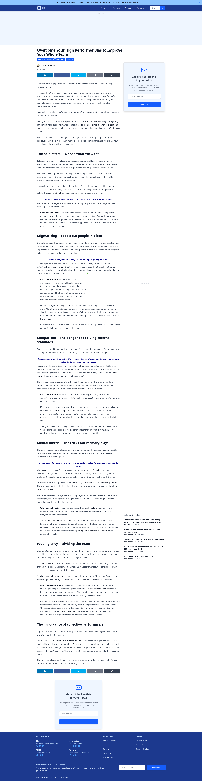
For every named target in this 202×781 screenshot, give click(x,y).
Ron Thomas (127, 524)
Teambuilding (60, 60)
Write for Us (107, 753)
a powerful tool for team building (68, 640)
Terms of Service (142, 745)
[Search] (162, 8)
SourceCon (74, 741)
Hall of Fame (108, 757)
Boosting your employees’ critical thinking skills (143, 539)
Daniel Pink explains (61, 410)
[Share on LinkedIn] (45, 75)
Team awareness (80, 644)
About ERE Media (109, 741)
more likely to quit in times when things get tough (94, 482)
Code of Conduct (142, 749)
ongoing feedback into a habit (58, 520)
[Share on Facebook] (62, 75)
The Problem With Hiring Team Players (139, 556)
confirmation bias (56, 193)
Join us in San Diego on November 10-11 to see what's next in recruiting (101, 2)
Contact (106, 749)
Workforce (70, 60)
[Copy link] (112, 75)
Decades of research (46, 563)
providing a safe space (66, 305)
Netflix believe (90, 508)
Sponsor (106, 745)
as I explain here (69, 611)
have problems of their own (89, 121)
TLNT (38, 750)
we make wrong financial (89, 470)
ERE (38, 741)
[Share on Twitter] (78, 75)
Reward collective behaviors (99, 588)
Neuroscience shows (55, 267)
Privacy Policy (141, 741)
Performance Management (46, 60)
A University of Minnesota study (51, 576)
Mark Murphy (128, 534)
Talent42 (73, 750)
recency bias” (47, 470)
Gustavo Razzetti (49, 65)
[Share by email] (95, 75)
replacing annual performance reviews (92, 530)
